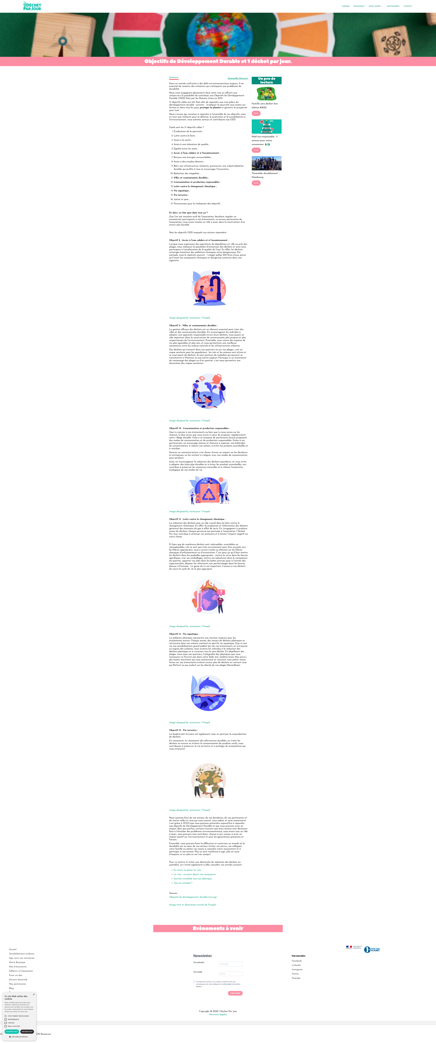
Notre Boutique (17, 962)
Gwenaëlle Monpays (238, 78)
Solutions (174, 77)
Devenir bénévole (18, 980)
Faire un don (15, 975)
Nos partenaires (17, 984)
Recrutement (16, 997)
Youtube (296, 978)
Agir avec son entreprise (22, 958)
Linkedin (296, 965)
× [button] (34, 994)
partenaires (393, 6)
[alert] (19, 1016)
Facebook (297, 961)
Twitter (295, 974)
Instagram (297, 969)
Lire (256, 113)
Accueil (12, 949)
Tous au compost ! (183, 883)
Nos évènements (18, 967)
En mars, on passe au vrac (187, 870)
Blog (11, 988)
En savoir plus (23, 1011)
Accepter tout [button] (12, 1032)
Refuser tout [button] (27, 1032)
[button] (376, 6)
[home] (43, 6)
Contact (13, 1001)
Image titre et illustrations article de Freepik (192, 905)
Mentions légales (218, 1014)
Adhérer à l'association (21, 971)
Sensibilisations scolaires (21, 954)
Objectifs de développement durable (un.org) (193, 897)
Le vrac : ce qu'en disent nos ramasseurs (195, 874)
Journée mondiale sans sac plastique (193, 879)
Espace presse (16, 993)
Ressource (359, 6)
